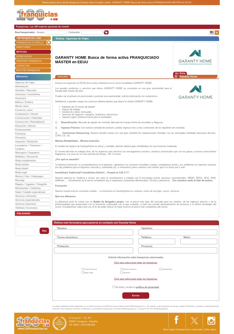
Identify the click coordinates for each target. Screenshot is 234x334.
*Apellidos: (147, 228)
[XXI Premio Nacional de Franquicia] (59, 323)
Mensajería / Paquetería (27, 152)
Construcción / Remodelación (30, 122)
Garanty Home (188, 76)
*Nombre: (62, 228)
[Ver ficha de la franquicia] (195, 57)
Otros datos (210, 329)
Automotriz (20, 98)
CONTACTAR (23, 65)
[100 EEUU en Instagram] (211, 319)
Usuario (40, 32)
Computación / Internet (26, 114)
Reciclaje (19, 180)
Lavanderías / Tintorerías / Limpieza (28, 147)
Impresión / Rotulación (26, 141)
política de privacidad (147, 287)
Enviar (135, 295)
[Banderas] (214, 32)
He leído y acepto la (137, 287)
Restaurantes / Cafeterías (28, 188)
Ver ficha (180, 73)
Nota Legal (168, 329)
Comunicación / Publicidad (28, 118)
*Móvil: (186, 237)
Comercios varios (24, 110)
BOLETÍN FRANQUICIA (28, 70)
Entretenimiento (23, 129)
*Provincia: (147, 246)
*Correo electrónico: (67, 237)
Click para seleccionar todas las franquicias (135, 262)
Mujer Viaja (88, 273)
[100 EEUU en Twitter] (194, 319)
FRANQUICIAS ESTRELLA (30, 42)
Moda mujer (21, 172)
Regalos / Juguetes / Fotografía (31, 184)
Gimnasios (20, 137)
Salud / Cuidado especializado (30, 192)
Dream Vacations (129, 269)
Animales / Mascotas (25, 90)
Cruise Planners (90, 269)
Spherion (126, 273)
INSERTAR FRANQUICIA (29, 61)
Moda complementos (25, 160)
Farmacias (20, 133)
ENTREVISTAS (24, 56)
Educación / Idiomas (25, 126)
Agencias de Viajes (25, 82)
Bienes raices (22, 106)
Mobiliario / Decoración (26, 156)
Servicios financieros (25, 204)
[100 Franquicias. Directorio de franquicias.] (37, 15)
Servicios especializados (27, 200)
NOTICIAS (21, 52)
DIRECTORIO (23, 47)
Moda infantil (21, 168)
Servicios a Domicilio (25, 196)
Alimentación (21, 86)
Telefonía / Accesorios (26, 208)
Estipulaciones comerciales (190, 329)
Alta (44, 230)
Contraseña (74, 32)
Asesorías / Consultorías (27, 94)
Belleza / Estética (24, 102)
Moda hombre (22, 164)
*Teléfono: (146, 237)
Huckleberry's (167, 269)
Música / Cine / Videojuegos (29, 176)
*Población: (63, 246)
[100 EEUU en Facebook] (177, 319)
